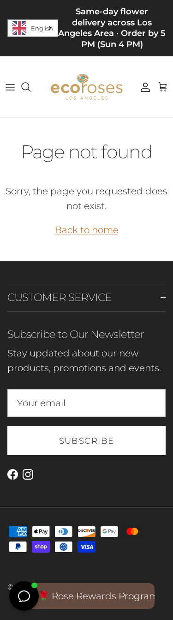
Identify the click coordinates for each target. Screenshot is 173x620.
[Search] (30, 87)
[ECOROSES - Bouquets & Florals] (86, 87)
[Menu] (10, 87)
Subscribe (86, 441)
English (42, 28)
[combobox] (32, 28)
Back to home (87, 229)
